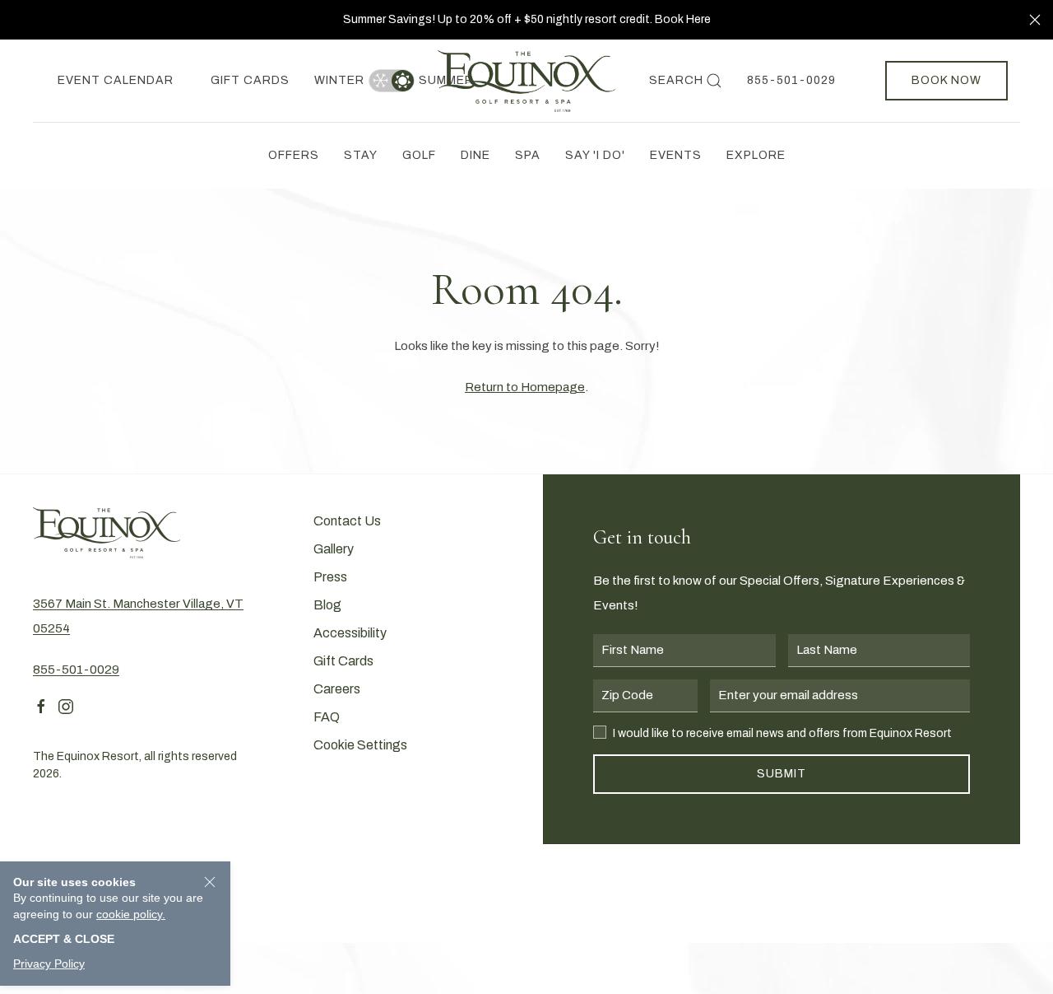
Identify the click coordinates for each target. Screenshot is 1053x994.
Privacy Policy (49, 963)
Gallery (333, 549)
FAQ (326, 717)
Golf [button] (419, 155)
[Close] (1035, 20)
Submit (781, 774)
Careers (336, 689)
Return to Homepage (525, 387)
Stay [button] (361, 155)
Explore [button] (756, 155)
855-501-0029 (791, 80)
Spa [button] (527, 155)
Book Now (946, 80)
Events (676, 155)
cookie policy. (130, 914)
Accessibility (350, 633)
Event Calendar (116, 80)
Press (330, 577)
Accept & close (63, 938)
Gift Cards (343, 661)
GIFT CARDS (250, 80)
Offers (293, 155)
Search (676, 80)
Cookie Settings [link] (360, 745)
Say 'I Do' (595, 155)
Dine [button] (475, 155)
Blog (327, 605)
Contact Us (347, 521)
